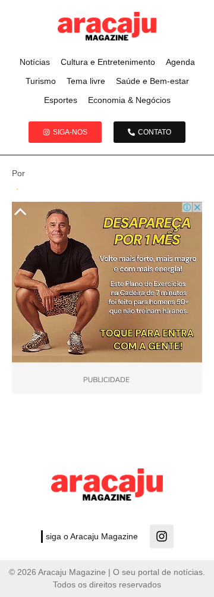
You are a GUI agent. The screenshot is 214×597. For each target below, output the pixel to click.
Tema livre (86, 81)
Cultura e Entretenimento (108, 62)
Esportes (60, 100)
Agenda (180, 62)
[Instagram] (162, 536)
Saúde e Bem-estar (152, 81)
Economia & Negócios (129, 100)
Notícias (35, 62)
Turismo (41, 81)
